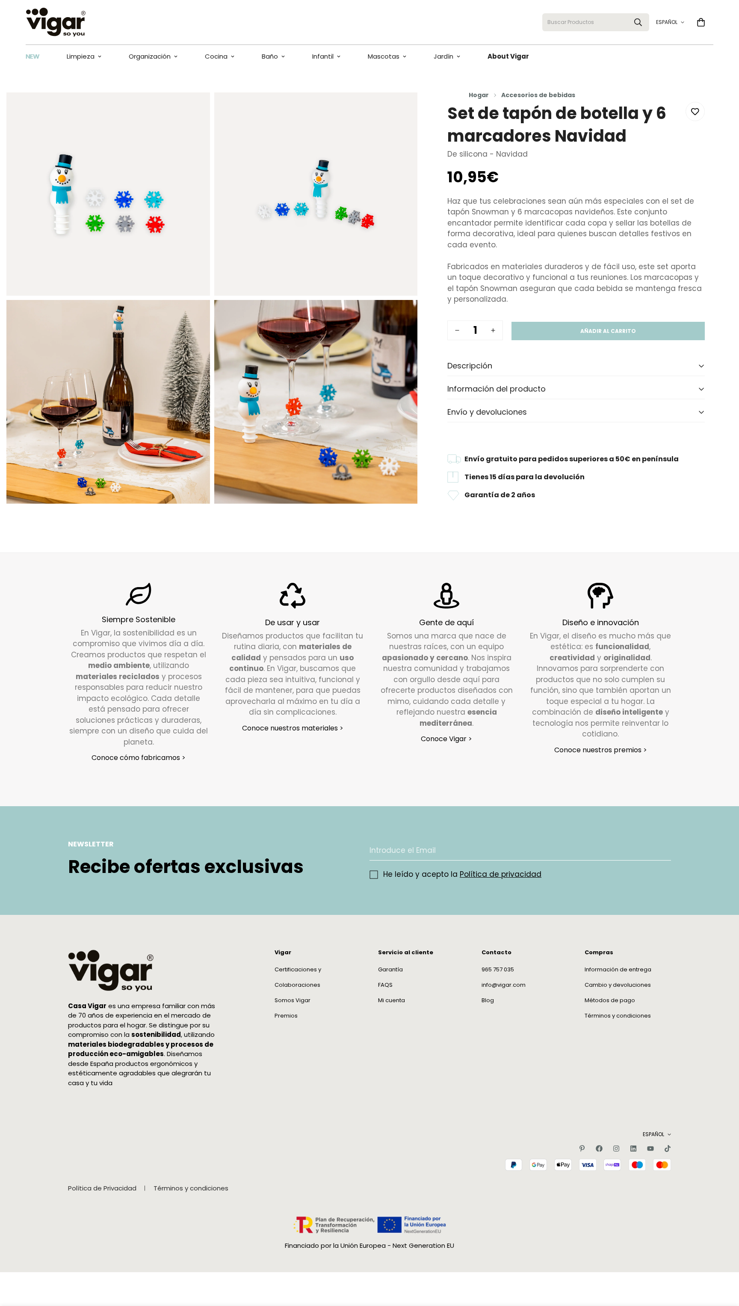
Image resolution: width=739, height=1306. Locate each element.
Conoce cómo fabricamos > (139, 758)
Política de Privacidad (102, 1188)
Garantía (390, 969)
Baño (270, 56)
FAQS (385, 984)
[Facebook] (599, 1148)
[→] (660, 850)
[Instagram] (616, 1148)
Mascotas (383, 56)
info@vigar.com (504, 984)
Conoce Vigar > (446, 739)
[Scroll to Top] (722, 1259)
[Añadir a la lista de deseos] (695, 111)
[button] (701, 22)
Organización (150, 56)
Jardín (443, 56)
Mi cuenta (391, 1000)
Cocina (216, 56)
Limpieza (81, 56)
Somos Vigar (292, 1000)
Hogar (479, 95)
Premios (286, 1015)
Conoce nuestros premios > (600, 750)
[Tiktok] (667, 1148)
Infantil (323, 56)
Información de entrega (618, 969)
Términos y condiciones (618, 1015)
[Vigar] (56, 22)
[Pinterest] (582, 1148)
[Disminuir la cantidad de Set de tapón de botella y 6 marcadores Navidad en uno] (457, 330)
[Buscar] (638, 22)
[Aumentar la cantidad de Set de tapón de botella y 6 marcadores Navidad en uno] (493, 330)
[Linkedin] (633, 1148)
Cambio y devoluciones (618, 984)
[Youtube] (650, 1148)
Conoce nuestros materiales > (292, 728)
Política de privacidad (500, 874)
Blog (488, 1000)
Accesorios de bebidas (538, 95)
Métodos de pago (610, 1000)
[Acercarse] (194, 110)
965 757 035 (498, 969)
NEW (32, 56)
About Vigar (508, 56)
